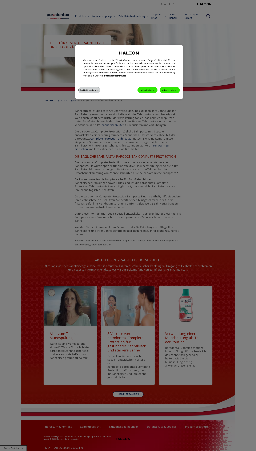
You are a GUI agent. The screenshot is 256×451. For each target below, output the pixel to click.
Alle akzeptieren (169, 90)
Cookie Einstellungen (89, 90)
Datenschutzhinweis (115, 75)
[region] (129, 72)
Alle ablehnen (147, 90)
